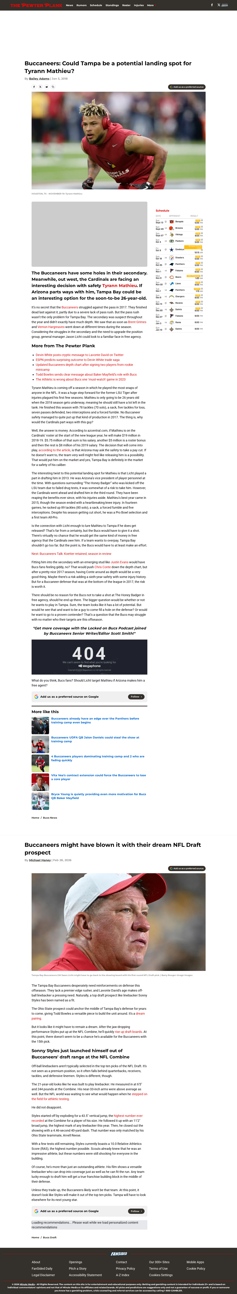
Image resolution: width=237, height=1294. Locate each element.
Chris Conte (103, 567)
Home (35, 817)
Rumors (81, 5)
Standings (112, 5)
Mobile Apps (195, 1262)
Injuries (139, 5)
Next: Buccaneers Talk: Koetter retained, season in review (71, 554)
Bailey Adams (39, 78)
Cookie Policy (196, 1268)
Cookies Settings (161, 1275)
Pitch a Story (77, 1268)
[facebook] (212, 5)
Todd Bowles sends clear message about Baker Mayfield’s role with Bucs (86, 374)
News (69, 5)
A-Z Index (122, 1275)
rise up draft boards (128, 1032)
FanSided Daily (42, 1268)
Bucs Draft (49, 1237)
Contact (121, 1262)
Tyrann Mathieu (119, 285)
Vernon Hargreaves (51, 327)
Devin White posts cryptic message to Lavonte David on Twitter (79, 355)
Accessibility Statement (85, 1275)
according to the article (54, 450)
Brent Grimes (137, 322)
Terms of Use (158, 1268)
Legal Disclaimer (43, 1275)
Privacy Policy (125, 1268)
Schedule (96, 5)
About (36, 1262)
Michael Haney (40, 860)
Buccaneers (70, 307)
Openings (75, 1262)
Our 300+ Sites (159, 1262)
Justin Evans (119, 562)
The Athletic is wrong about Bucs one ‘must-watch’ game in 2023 (81, 379)
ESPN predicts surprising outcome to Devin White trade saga (78, 360)
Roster (126, 5)
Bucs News (50, 817)
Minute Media (27, 1284)
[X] (219, 5)
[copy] (53, 86)
